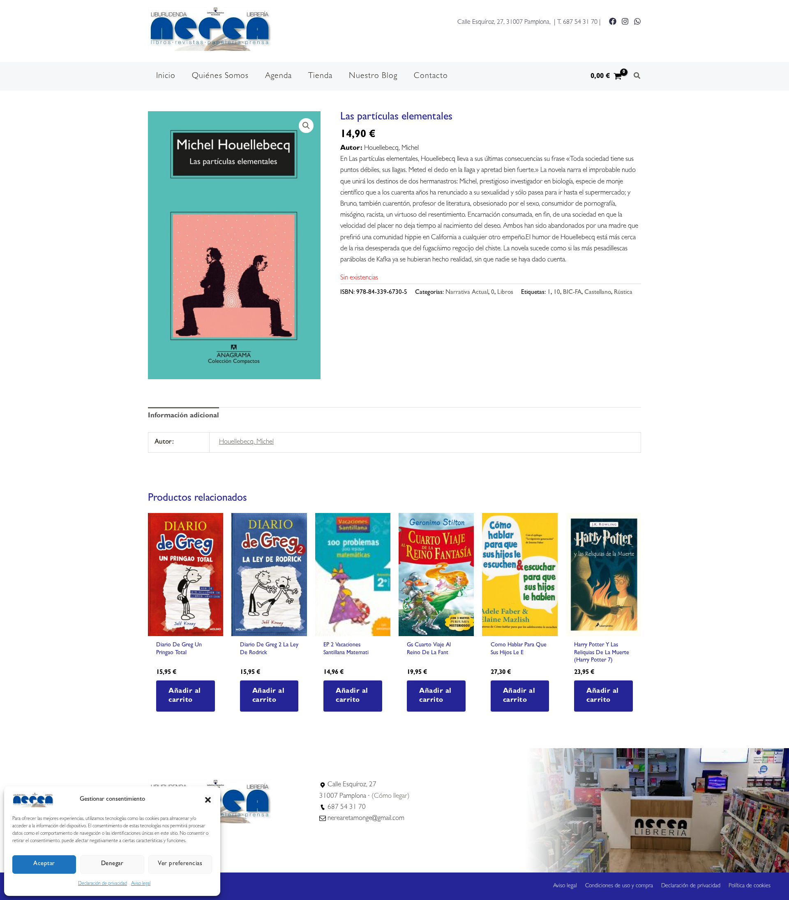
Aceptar (44, 864)
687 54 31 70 (580, 22)
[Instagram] (625, 21)
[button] (208, 800)
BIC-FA (572, 293)
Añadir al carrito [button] (184, 696)
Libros (505, 293)
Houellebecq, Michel (246, 442)
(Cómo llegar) (390, 796)
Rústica (623, 293)
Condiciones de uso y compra (619, 886)
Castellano (597, 293)
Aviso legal (140, 884)
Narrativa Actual (466, 293)
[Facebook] (612, 21)
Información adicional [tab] (183, 415)
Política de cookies (750, 886)
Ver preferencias (180, 864)
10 (557, 293)
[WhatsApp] (637, 21)
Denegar (112, 864)
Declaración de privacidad (102, 884)
